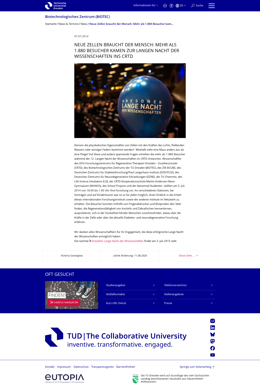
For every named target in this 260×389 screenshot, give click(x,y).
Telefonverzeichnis (175, 285)
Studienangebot (115, 285)
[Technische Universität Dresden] (55, 6)
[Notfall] (165, 5)
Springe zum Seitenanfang (195, 367)
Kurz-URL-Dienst (116, 303)
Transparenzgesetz (102, 367)
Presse (168, 303)
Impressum (64, 367)
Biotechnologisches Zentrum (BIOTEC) (77, 17)
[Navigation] (211, 5)
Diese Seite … (187, 256)
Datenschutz (81, 367)
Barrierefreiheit (125, 367)
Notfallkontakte (115, 294)
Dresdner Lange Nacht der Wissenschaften (117, 241)
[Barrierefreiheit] (171, 5)
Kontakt (49, 367)
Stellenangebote (174, 294)
